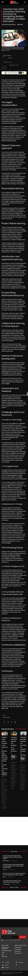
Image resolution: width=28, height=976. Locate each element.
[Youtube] (3, 967)
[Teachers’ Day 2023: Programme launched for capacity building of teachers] (23, 733)
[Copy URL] (11, 722)
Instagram (20, 962)
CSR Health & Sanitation (4, 773)
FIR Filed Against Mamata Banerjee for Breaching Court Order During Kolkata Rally (13, 866)
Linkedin (7, 965)
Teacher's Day (6, 717)
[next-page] (5, 807)
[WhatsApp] (15, 722)
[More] (4, 67)
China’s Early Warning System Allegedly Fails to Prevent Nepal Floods (12, 857)
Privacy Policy (17, 940)
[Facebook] (4, 722)
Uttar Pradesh (6, 884)
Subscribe (22, 937)
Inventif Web (15, 974)
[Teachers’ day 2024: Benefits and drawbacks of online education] (14, 733)
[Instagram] (16, 962)
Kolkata (5, 869)
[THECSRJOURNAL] (14, 2)
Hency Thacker (10, 56)
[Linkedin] (3, 965)
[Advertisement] (14, 831)
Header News (20, 24)
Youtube (7, 967)
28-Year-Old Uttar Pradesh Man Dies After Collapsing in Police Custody (14, 874)
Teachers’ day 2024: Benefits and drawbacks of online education (14, 745)
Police (4, 877)
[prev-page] (3, 807)
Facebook (7, 962)
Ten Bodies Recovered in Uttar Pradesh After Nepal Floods (12, 881)
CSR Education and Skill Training (8, 24)
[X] (7, 722)
